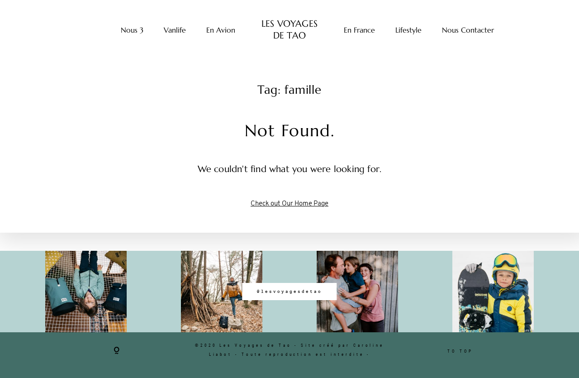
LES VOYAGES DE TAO (289, 29)
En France (359, 29)
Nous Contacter (468, 29)
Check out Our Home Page (289, 204)
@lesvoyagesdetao (289, 291)
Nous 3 (132, 29)
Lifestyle (408, 29)
